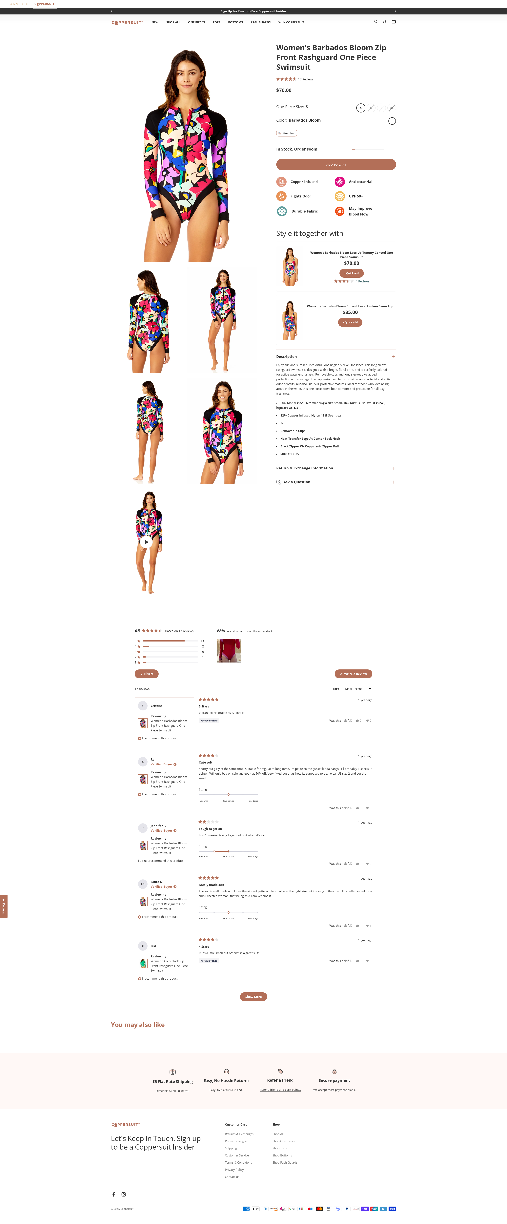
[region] (229, 651)
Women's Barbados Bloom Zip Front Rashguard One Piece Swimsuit (169, 725)
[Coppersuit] (45, 4)
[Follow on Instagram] (123, 1194)
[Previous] (111, 11)
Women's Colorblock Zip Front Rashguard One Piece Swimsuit (169, 965)
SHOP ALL (173, 22)
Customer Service (237, 1155)
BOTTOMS (235, 22)
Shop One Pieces (284, 1141)
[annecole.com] (21, 4)
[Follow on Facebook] (113, 1194)
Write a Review (357, 675)
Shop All (278, 1134)
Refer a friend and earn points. (280, 1089)
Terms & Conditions (238, 1162)
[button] (295, 79)
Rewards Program (237, 1141)
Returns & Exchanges (239, 1134)
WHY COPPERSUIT (291, 22)
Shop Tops (280, 1148)
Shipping (231, 1148)
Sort (336, 689)
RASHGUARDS (261, 22)
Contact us (232, 1177)
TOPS (216, 22)
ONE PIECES (196, 22)
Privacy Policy (234, 1170)
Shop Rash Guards (285, 1162)
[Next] (395, 11)
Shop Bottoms (282, 1155)
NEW (155, 22)
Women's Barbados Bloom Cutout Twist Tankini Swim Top (350, 306)
